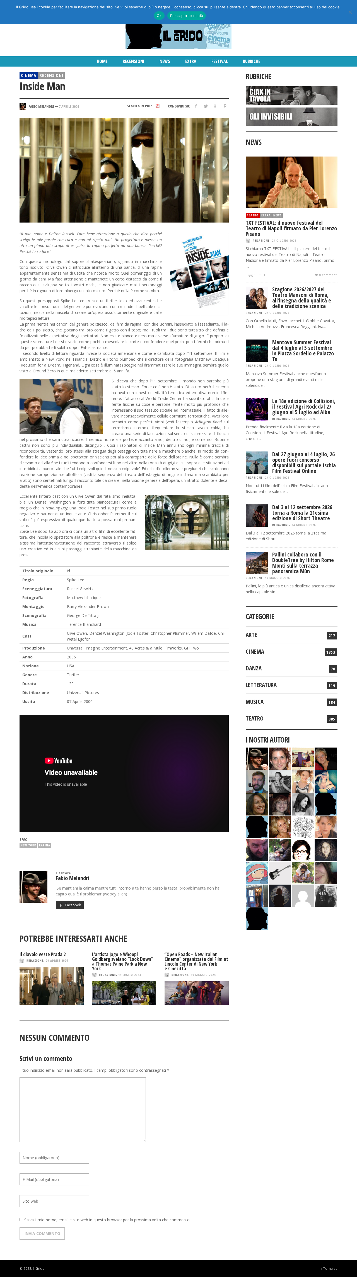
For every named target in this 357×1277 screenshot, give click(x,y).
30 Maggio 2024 (203, 975)
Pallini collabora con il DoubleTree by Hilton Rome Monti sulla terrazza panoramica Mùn (303, 563)
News (277, 215)
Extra (266, 215)
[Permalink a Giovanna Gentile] (303, 803)
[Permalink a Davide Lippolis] (257, 849)
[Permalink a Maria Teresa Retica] (326, 758)
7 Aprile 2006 (69, 106)
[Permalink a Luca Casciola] (257, 895)
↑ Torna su (329, 1268)
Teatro (253, 215)
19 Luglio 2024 (129, 975)
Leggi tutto (254, 275)
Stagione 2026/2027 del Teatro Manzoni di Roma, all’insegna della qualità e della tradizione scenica (301, 297)
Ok (159, 15)
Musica (255, 701)
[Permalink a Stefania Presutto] (303, 872)
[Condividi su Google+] (215, 106)
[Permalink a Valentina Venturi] (280, 758)
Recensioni (51, 75)
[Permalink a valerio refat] (303, 895)
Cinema (28, 75)
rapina (44, 845)
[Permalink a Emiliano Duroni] (303, 758)
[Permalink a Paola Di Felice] (280, 826)
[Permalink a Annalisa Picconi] (326, 826)
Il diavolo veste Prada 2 (43, 954)
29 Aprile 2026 (57, 960)
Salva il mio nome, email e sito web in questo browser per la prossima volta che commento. (107, 1219)
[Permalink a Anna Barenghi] (303, 849)
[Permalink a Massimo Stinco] (257, 780)
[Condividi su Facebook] (196, 106)
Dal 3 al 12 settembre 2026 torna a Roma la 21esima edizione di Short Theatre (302, 512)
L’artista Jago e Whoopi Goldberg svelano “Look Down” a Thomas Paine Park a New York (122, 961)
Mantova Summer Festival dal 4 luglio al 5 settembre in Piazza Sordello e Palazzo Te (303, 350)
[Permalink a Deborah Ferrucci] (257, 803)
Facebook (72, 905)
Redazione (35, 960)
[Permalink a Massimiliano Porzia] (257, 917)
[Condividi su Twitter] (205, 106)
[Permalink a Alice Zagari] (326, 872)
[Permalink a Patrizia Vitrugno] (280, 803)
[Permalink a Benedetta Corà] (303, 780)
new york (28, 845)
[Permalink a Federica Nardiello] (280, 895)
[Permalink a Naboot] (280, 872)
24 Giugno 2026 (284, 240)
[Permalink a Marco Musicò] (257, 826)
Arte (251, 635)
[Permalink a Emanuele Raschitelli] (326, 895)
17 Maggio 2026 (277, 578)
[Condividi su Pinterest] (225, 106)
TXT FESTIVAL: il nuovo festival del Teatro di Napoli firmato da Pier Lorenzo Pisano (291, 228)
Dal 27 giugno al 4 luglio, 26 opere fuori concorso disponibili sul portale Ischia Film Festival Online (304, 462)
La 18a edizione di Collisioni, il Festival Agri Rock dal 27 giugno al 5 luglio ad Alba (303, 406)
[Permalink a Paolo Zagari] (280, 849)
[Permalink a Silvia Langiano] (326, 849)
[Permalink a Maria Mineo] (257, 872)
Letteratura (261, 685)
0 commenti (328, 275)
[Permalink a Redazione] (303, 826)
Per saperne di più (186, 15)
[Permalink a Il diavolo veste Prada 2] (52, 986)
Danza (254, 668)
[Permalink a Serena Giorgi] (280, 780)
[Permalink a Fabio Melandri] (257, 758)
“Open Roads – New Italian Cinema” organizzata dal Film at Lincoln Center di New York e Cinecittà (196, 961)
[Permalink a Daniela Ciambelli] (326, 780)
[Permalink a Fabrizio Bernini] (326, 803)
